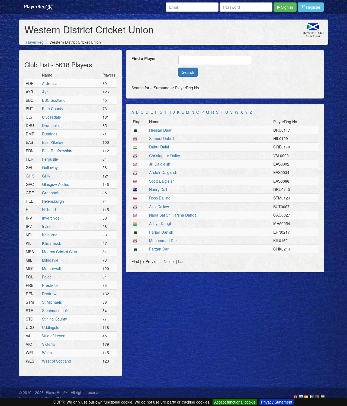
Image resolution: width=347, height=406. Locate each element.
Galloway (50, 167)
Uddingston (52, 327)
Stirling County (54, 319)
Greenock (50, 192)
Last (181, 261)
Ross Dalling (160, 198)
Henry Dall (158, 189)
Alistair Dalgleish (163, 172)
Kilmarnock (51, 243)
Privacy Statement (276, 402)
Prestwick (50, 285)
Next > (170, 261)
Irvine (47, 226)
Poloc (47, 277)
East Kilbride (52, 142)
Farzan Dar (159, 249)
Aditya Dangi (160, 223)
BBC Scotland (54, 100)
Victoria (48, 344)
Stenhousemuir (55, 310)
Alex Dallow (159, 206)
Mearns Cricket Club (59, 251)
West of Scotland (56, 361)
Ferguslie (50, 159)
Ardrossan (51, 83)
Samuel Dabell (161, 138)
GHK (46, 176)
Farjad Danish (161, 232)
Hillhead (49, 209)
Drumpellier (52, 125)
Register (312, 7)
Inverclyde (51, 218)
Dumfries (49, 134)
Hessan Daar (160, 130)
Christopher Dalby (164, 155)
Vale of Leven (53, 335)
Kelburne (49, 234)
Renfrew (49, 293)
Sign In (286, 7)
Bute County (52, 108)
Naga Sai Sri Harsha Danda (173, 215)
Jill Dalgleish (159, 164)
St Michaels (52, 302)
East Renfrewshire (57, 150)
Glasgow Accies (55, 184)
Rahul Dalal (159, 147)
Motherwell (51, 268)
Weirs (47, 352)
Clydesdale (51, 117)
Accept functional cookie (235, 402)
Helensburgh (53, 201)
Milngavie (50, 260)
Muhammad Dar (163, 240)
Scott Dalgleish (162, 181)
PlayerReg (35, 42)
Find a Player (143, 58)
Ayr (45, 91)
